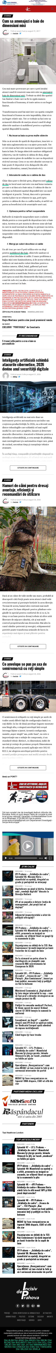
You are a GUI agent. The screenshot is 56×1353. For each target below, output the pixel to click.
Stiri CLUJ (32, 1342)
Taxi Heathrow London (12, 1133)
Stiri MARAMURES (38, 1344)
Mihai (15, 377)
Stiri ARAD (19, 1340)
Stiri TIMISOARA (44, 1347)
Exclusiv (40, 1316)
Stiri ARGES (30, 1340)
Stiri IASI (16, 1344)
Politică (22, 1316)
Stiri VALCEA (22, 1349)
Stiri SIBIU (30, 1347)
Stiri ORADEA (18, 1347)
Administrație (11, 1316)
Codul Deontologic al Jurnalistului (26, 1313)
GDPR (39, 1320)
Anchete (50, 1316)
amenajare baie (36, 312)
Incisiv (15, 34)
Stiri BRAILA (34, 1349)
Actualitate (47, 1313)
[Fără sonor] (45, 858)
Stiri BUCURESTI (19, 1342)
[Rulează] (5, 858)
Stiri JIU (25, 1344)
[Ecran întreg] (50, 858)
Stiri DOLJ (42, 1342)
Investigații (21, 1320)
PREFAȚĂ (7, 1313)
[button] (28, 846)
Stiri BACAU (41, 1340)
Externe (31, 1316)
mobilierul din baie (19, 252)
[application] (28, 846)
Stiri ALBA (9, 1340)
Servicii (31, 1320)
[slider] (26, 858)
